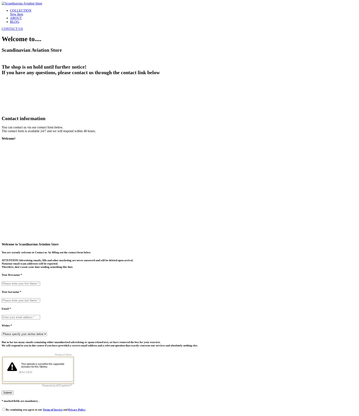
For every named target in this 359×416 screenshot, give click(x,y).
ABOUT (16, 18)
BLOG (14, 21)
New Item (16, 14)
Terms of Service (53, 409)
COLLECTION (20, 10)
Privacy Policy (77, 409)
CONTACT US (12, 29)
